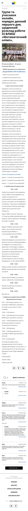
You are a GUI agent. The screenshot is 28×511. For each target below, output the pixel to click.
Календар (14, 481)
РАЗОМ (9, 71)
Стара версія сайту (14, 495)
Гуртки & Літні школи (14, 488)
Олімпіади (14, 492)
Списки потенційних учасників (11, 174)
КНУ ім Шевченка (19, 71)
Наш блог (14, 485)
